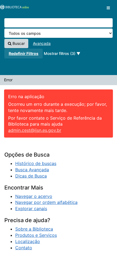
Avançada (42, 43)
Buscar (18, 43)
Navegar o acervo (33, 196)
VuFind (13, 8)
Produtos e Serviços (36, 235)
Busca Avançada (32, 169)
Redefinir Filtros (23, 53)
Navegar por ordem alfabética (46, 202)
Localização (27, 241)
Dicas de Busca (31, 176)
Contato (23, 247)
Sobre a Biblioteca (34, 229)
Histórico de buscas (35, 163)
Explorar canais (31, 208)
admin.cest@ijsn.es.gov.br (34, 130)
